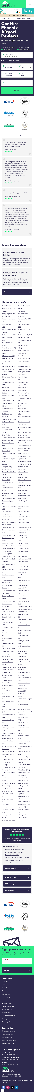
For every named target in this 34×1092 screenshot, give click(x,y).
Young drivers (6, 1012)
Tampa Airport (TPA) (24, 757)
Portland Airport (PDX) (25, 559)
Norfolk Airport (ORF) (24, 432)
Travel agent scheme (8, 1031)
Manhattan (21, 311)
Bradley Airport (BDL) (8, 409)
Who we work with (7, 1037)
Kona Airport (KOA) (8, 754)
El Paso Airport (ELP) (8, 556)
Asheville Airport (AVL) (9, 348)
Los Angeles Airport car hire (14, 852)
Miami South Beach (24, 358)
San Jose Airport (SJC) (24, 672)
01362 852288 (16, 1074)
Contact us (5, 988)
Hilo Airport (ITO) (7, 659)
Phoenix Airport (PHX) (24, 527)
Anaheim (4, 332)
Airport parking (7, 1009)
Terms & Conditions (8, 1043)
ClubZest (5, 981)
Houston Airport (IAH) (9, 667)
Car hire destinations (8, 1016)
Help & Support (7, 997)
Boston (4, 393)
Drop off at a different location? (11, 60)
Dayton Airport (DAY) (8, 527)
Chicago (4, 464)
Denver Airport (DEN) (8, 535)
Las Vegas (5, 765)
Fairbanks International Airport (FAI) (8, 564)
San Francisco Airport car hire (14, 860)
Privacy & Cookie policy (9, 1040)
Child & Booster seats (8, 1006)
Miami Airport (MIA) (24, 351)
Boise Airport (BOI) (8, 390)
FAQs (3, 985)
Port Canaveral (22, 556)
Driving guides (6, 1022)
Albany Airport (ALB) (8, 314)
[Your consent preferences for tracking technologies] (2, 1090)
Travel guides (6, 1019)
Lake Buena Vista (7, 757)
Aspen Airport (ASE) (8, 351)
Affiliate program (7, 1034)
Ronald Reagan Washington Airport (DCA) (24, 614)
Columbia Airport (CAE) (9, 498)
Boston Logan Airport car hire (14, 850)
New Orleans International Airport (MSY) (24, 411)
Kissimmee (5, 749)
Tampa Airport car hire (12, 863)
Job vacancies (6, 994)
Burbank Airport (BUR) (9, 419)
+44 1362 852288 (17, 1076)
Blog (3, 991)
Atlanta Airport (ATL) (8, 356)
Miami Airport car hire (12, 855)
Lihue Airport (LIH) (8, 791)
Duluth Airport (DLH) (8, 554)
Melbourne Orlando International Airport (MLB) (24, 340)
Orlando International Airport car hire (17, 857)
